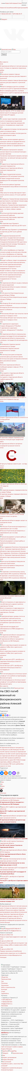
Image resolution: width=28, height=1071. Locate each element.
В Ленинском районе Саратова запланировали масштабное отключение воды (13, 912)
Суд (2, 981)
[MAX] (7, 715)
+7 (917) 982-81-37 (16, 14)
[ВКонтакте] (1, 715)
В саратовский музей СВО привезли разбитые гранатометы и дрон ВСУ (13, 758)
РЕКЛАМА (4, 1006)
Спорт (3, 991)
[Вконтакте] (14, 34)
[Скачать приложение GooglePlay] (18, 16)
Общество (4, 977)
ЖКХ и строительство (8, 987)
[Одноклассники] (6, 49)
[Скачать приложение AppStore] (6, 16)
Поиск (4, 54)
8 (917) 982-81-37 (16, 928)
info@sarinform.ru (15, 930)
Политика (4, 983)
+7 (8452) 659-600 (5, 14)
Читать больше (5, 922)
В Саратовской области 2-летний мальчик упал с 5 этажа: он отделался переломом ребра (13, 908)
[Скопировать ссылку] (10, 715)
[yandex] (8, 1057)
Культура (4, 989)
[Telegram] (3, 19)
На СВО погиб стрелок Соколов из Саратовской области (13, 752)
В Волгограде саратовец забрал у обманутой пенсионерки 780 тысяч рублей (12, 762)
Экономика (4, 985)
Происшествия (19, 688)
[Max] (14, 49)
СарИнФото (5, 993)
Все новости (4, 62)
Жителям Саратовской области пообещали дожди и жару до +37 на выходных (12, 916)
